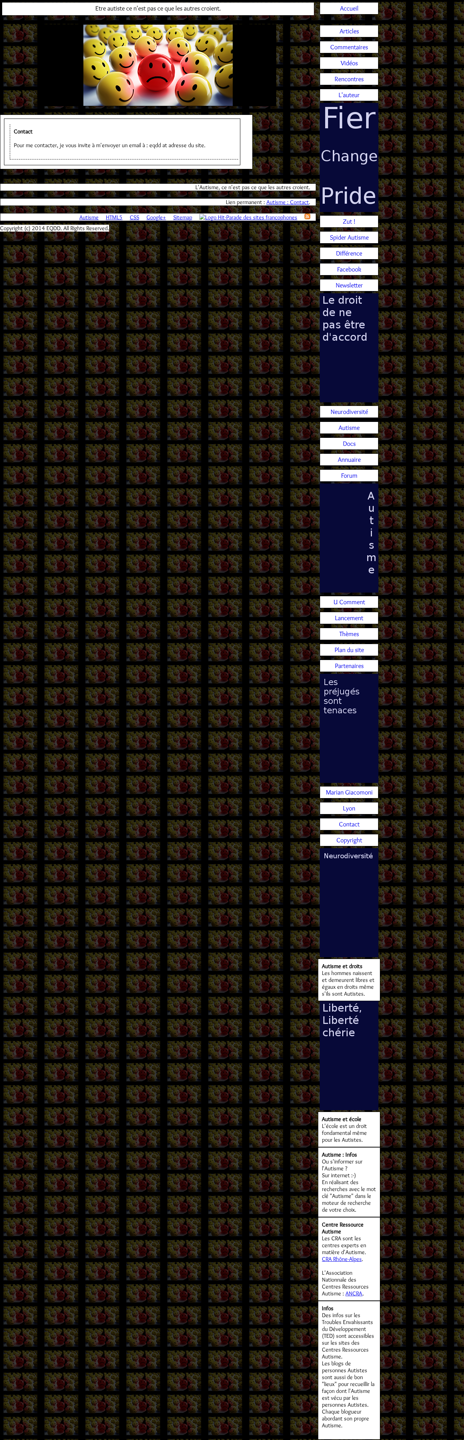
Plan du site (349, 650)
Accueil (349, 8)
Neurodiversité (349, 412)
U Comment (349, 602)
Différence (349, 253)
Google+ (156, 217)
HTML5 (114, 217)
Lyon (349, 808)
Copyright (349, 840)
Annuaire (349, 460)
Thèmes (349, 634)
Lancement (349, 618)
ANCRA (353, 1293)
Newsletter (349, 285)
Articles (349, 31)
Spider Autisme (349, 237)
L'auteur (349, 95)
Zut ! (349, 221)
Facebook (349, 269)
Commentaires (349, 47)
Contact (349, 824)
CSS (134, 217)
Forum (349, 476)
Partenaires (349, 666)
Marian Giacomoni (349, 792)
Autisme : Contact (287, 202)
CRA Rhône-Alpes (342, 1259)
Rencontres (349, 79)
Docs (349, 444)
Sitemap (182, 217)
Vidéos (349, 63)
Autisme (89, 217)
